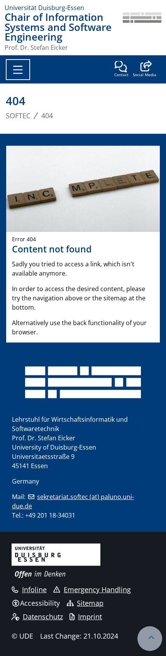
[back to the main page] (142, 31)
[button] (144, 69)
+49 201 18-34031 (50, 515)
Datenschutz (43, 616)
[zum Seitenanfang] (149, 638)
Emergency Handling (97, 589)
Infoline (34, 589)
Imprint (90, 616)
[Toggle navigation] (18, 69)
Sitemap (90, 603)
